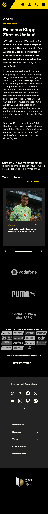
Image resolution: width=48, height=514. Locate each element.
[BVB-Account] (29, 4)
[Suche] (36, 4)
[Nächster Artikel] (41, 251)
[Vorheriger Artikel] (5, 251)
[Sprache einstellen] (22, 4)
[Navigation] (43, 4)
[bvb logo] (4, 4)
